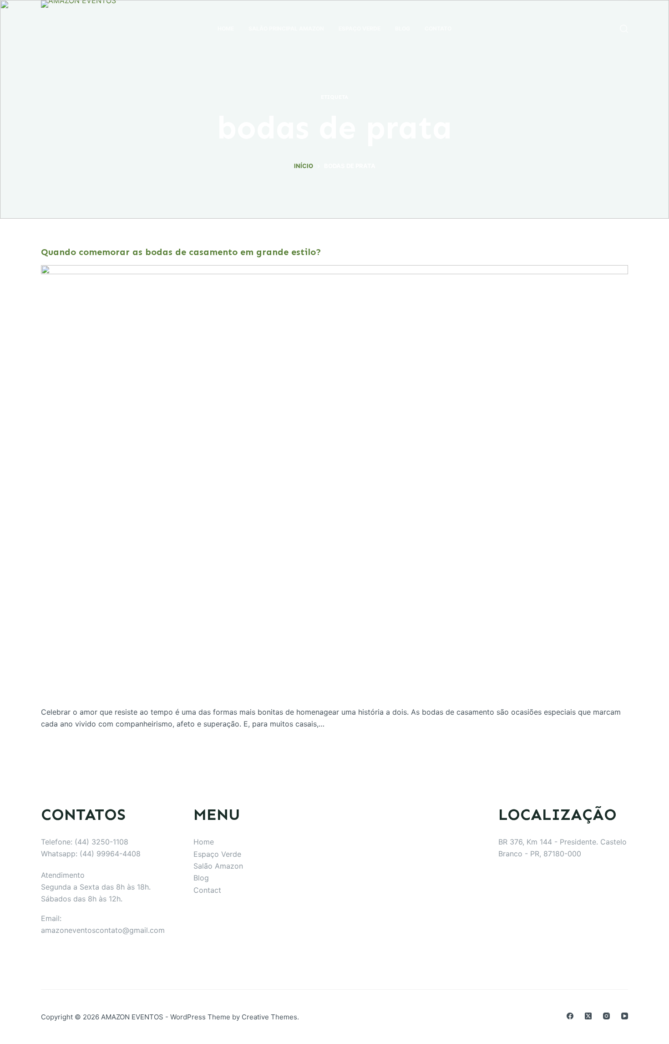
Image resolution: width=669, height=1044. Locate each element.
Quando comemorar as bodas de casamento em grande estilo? (181, 251)
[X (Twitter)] (588, 1016)
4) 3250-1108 (105, 841)
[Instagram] (606, 1016)
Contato (438, 28)
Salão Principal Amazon (286, 28)
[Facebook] (570, 1016)
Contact (207, 890)
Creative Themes (269, 1017)
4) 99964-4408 (114, 853)
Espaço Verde (359, 28)
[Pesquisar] (624, 29)
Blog (402, 28)
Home (226, 28)
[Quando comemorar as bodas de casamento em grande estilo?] (334, 485)
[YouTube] (624, 1016)
